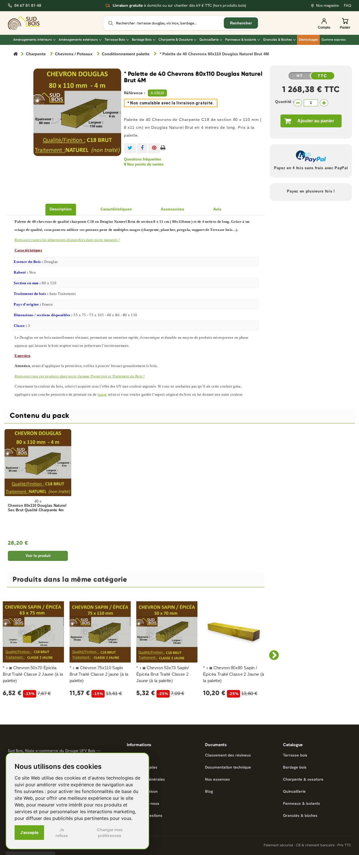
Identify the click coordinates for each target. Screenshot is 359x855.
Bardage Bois (142, 39)
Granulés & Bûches (277, 39)
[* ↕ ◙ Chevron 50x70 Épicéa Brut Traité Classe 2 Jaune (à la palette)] (33, 632)
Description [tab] (61, 209)
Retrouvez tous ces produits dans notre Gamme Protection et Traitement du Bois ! (79, 376)
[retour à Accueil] (15, 54)
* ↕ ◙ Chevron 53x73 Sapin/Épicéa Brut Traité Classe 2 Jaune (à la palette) (162, 674)
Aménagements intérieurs (32, 39)
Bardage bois (295, 767)
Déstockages (308, 39)
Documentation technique (228, 767)
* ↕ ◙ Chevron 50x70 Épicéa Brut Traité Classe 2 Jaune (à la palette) (33, 674)
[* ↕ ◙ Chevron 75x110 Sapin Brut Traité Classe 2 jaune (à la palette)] (100, 632)
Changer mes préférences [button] (110, 832)
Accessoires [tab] (172, 209)
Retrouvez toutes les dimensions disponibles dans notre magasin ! (67, 240)
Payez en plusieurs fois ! (311, 191)
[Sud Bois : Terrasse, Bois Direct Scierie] (28, 22)
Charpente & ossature (303, 779)
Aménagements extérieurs (78, 39)
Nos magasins (327, 5)
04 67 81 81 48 (27, 5)
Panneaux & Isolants (240, 39)
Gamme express (333, 39)
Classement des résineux (228, 755)
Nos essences (217, 779)
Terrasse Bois (115, 39)
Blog (209, 791)
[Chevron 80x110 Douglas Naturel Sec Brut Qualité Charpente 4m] (37, 462)
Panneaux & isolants (301, 803)
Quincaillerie (208, 39)
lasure (102, 394)
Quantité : (284, 102)
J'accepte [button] (29, 832)
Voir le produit (38, 556)
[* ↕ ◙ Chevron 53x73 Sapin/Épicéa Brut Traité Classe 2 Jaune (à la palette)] (166, 632)
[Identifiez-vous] (324, 23)
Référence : (135, 93)
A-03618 (157, 93)
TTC (322, 76)
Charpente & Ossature (175, 39)
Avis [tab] (217, 209)
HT (300, 76)
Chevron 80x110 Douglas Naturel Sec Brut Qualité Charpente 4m (37, 508)
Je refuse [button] (62, 832)
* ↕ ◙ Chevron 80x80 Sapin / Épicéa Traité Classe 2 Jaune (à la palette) (233, 674)
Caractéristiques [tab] (116, 209)
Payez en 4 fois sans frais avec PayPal (311, 168)
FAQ (347, 5)
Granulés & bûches (300, 815)
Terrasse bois (295, 755)
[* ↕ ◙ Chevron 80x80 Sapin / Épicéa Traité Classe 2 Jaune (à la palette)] (233, 632)
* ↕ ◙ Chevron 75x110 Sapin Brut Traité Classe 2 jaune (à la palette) (99, 674)
